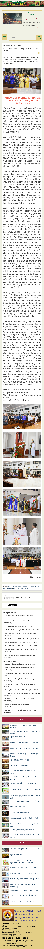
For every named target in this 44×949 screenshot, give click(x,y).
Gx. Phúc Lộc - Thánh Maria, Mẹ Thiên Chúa (19, 615)
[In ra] (35, 53)
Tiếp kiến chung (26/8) (18, 806)
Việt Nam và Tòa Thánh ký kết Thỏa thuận (25, 890)
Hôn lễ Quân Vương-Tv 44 (19, 760)
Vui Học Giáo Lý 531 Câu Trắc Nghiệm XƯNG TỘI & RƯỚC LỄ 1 (22, 861)
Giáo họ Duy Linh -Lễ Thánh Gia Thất (17, 642)
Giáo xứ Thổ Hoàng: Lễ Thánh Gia (16, 664)
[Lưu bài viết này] (39, 53)
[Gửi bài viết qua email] (32, 53)
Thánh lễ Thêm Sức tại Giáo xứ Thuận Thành (24, 755)
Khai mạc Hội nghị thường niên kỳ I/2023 (24, 873)
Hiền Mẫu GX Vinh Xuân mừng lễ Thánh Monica (24, 835)
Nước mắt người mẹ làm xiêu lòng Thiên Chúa (24, 819)
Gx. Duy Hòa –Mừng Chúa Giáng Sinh (17, 690)
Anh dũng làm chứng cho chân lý (22, 829)
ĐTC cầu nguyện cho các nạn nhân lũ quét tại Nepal (25, 732)
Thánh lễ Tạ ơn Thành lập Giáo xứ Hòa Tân (25, 743)
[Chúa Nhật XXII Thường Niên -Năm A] (12, 18)
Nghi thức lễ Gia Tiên (17, 854)
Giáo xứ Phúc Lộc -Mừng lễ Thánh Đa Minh (25, 895)
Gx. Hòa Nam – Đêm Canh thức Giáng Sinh (18, 673)
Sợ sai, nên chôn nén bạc (19, 737)
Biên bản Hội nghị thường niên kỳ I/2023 (24, 878)
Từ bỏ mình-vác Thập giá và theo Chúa (24, 748)
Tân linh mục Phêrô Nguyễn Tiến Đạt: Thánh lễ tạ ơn (23, 885)
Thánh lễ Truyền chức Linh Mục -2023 (23, 867)
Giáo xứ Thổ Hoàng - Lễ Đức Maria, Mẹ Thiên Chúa (21, 621)
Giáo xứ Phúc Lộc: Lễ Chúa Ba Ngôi (23, 901)
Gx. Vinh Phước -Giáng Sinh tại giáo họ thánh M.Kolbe (22, 693)
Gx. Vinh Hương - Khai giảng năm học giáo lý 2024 (21, 649)
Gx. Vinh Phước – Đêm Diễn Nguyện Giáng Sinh (20, 710)
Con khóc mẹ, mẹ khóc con (20, 812)
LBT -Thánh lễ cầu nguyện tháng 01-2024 (18, 630)
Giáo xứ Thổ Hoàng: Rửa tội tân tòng (16, 646)
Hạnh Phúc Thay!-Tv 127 (19, 765)
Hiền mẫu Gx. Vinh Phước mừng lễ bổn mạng (24, 772)
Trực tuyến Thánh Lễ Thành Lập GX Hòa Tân (24, 825)
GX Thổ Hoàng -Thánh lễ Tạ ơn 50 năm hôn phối (20, 633)
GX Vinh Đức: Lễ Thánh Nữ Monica (23, 783)
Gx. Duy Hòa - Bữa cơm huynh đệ (15, 626)
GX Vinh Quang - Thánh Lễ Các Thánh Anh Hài (20, 668)
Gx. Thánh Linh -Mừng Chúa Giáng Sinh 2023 (19, 699)
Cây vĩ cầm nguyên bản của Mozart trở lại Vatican (25, 797)
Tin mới (22, 719)
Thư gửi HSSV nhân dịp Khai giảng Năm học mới (24, 726)
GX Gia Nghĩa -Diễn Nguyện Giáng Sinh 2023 (19, 704)
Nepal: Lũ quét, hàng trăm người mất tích (24, 801)
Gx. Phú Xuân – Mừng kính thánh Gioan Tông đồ (20, 679)
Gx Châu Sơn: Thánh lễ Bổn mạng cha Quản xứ (20, 684)
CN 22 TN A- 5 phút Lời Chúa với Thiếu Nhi (25, 789)
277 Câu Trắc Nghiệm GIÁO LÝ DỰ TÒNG (25, 849)
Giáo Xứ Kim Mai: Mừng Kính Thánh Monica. (23, 778)
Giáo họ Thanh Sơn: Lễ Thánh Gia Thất (17, 639)
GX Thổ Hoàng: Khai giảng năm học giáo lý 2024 (20, 655)
